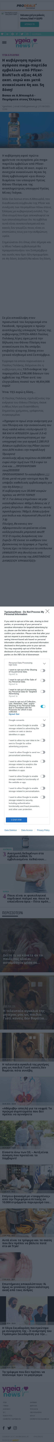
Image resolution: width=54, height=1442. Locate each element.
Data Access (27, 830)
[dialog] (27, 721)
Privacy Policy (43, 830)
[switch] (43, 670)
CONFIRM (16, 820)
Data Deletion (10, 830)
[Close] (48, 612)
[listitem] (27, 664)
